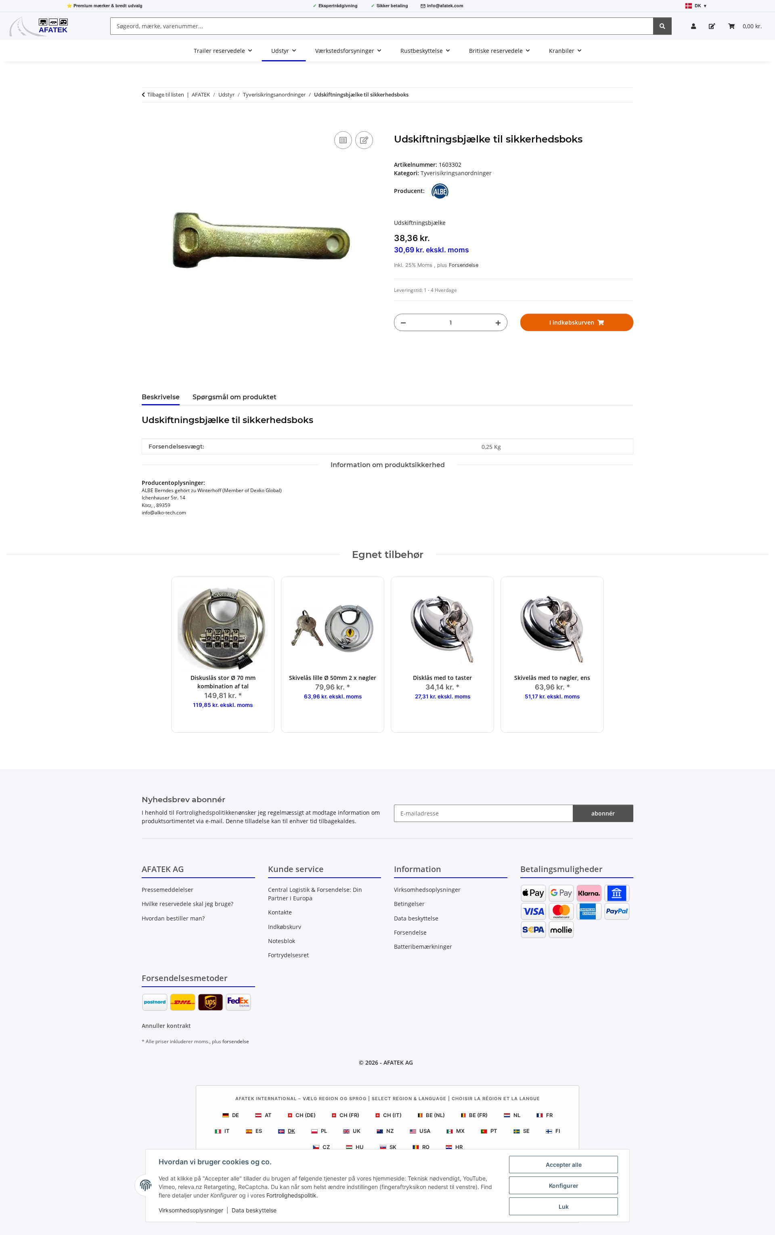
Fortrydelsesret (288, 955)
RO (425, 1147)
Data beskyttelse (254, 1210)
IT (227, 1131)
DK (291, 1131)
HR (459, 1147)
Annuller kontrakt (166, 1026)
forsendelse (235, 1041)
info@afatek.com (445, 5)
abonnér (603, 813)
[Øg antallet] (498, 322)
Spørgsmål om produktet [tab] (234, 397)
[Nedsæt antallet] (403, 322)
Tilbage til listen (165, 94)
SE (526, 1131)
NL (516, 1115)
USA (424, 1131)
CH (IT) (392, 1115)
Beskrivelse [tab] (161, 397)
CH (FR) (349, 1115)
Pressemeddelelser (167, 889)
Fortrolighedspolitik (291, 1195)
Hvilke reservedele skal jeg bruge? (187, 904)
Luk (564, 1206)
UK (356, 1131)
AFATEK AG (398, 1062)
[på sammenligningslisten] (343, 140)
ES (259, 1131)
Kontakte (280, 912)
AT (268, 1115)
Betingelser (409, 904)
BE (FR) (478, 1115)
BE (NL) (435, 1115)
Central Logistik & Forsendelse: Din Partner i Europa (315, 894)
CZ (326, 1147)
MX (460, 1131)
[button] (693, 26)
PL (324, 1131)
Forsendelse (463, 265)
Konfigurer (563, 1185)
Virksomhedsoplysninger (191, 1210)
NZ (390, 1131)
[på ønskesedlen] (364, 140)
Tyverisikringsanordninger (456, 173)
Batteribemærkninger (423, 946)
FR (549, 1115)
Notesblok (281, 941)
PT (493, 1131)
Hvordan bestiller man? (173, 918)
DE (235, 1115)
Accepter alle (564, 1164)
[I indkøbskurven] (148, 120)
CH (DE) (305, 1115)
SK (393, 1147)
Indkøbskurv (284, 927)
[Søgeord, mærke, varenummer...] (662, 26)
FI (557, 1131)
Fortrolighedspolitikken (207, 812)
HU (360, 1147)
